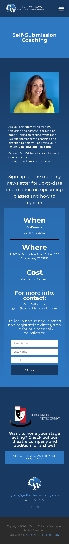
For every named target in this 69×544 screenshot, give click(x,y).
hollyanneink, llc (34, 534)
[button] (61, 8)
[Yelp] (37, 507)
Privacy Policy (52, 534)
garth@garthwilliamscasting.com (34, 495)
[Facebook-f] (31, 507)
